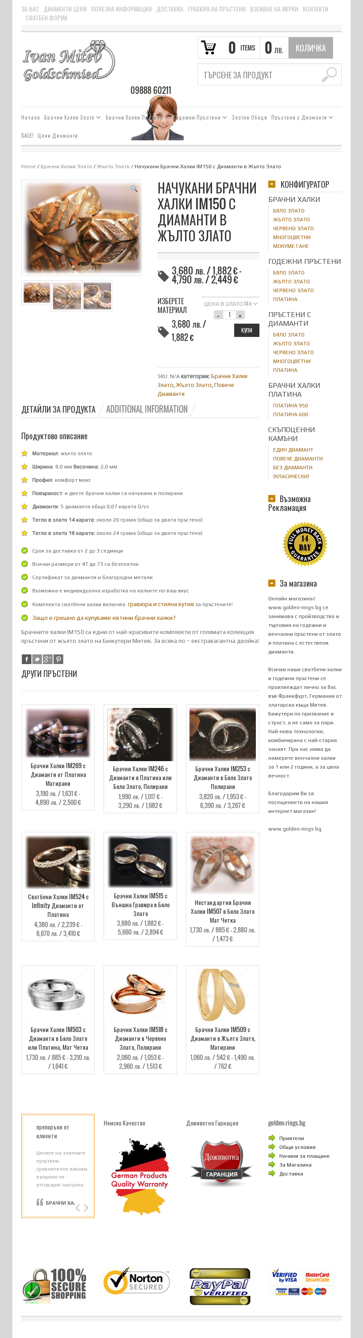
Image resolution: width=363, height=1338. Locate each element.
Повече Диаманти (298, 459)
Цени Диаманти (58, 135)
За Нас (30, 8)
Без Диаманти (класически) (293, 472)
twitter (37, 659)
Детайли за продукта (58, 409)
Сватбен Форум (46, 17)
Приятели (291, 1138)
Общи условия (297, 1147)
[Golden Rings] (68, 60)
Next (85, 1208)
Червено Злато (293, 228)
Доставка (169, 8)
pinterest (58, 659)
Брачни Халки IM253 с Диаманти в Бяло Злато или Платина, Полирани (60, 1203)
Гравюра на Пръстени (217, 8)
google (48, 659)
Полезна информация (121, 8)
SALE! (27, 135)
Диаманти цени (65, 8)
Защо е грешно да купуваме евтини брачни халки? (104, 617)
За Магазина (295, 1165)
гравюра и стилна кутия (161, 603)
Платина (285, 299)
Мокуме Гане (291, 246)
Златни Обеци (249, 117)
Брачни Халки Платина (132, 119)
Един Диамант (293, 450)
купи (246, 330)
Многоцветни (292, 237)
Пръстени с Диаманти (297, 119)
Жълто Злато (113, 166)
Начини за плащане (304, 1156)
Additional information (147, 409)
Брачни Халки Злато (68, 119)
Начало (30, 117)
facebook (26, 659)
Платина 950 (290, 405)
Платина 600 (290, 414)
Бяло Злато (289, 211)
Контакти (315, 8)
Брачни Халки (294, 199)
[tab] (63, 409)
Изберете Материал (172, 305)
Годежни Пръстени (195, 119)
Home (28, 166)
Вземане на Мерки (274, 8)
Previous (78, 1208)
